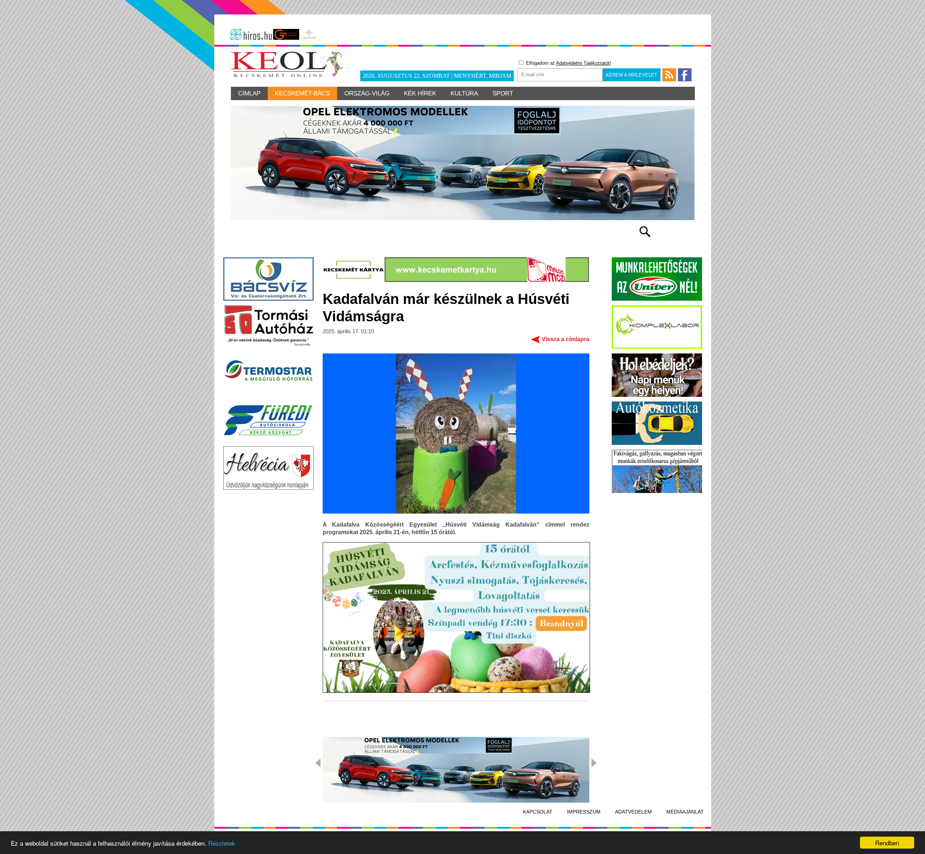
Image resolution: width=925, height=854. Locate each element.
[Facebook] (685, 74)
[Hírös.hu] (251, 34)
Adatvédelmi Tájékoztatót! (583, 63)
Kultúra (464, 93)
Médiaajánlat (685, 812)
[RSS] (669, 74)
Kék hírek (420, 93)
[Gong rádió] (286, 34)
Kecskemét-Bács (302, 93)
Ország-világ (367, 93)
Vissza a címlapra (565, 339)
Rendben (887, 842)
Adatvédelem (633, 812)
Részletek (221, 842)
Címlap (249, 93)
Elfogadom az (568, 63)
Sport (502, 93)
